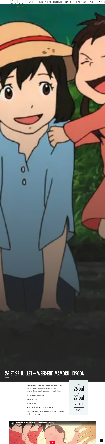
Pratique (92, 2)
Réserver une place (78, 410)
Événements (67, 2)
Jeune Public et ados (80, 2)
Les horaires (39, 2)
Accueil (31, 2)
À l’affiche (48, 2)
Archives (7, 377)
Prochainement (57, 2)
